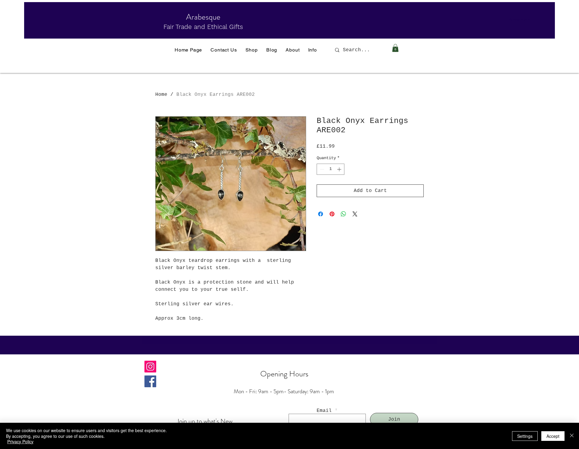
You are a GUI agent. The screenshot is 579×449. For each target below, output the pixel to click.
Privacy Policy (20, 441)
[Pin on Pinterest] (332, 214)
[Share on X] (355, 214)
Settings (525, 436)
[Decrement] (321, 169)
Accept (552, 436)
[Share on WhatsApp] (343, 214)
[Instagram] (150, 366)
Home (161, 94)
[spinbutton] (330, 169)
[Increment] (339, 169)
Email (324, 410)
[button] (395, 48)
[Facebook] (150, 381)
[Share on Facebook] (320, 214)
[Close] (571, 436)
